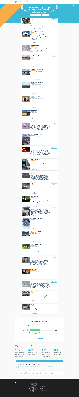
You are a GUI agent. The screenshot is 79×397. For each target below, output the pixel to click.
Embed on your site (40, 338)
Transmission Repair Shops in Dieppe (22, 372)
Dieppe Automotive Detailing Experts (36, 372)
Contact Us (32, 391)
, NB (27, 370)
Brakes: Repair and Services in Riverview (51, 366)
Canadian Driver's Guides (34, 389)
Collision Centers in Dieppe (49, 373)
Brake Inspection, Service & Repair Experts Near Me (22, 367)
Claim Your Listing (33, 387)
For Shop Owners (33, 386)
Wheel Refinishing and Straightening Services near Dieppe (23, 373)
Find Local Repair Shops (34, 384)
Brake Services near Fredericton (36, 366)
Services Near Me (33, 385)
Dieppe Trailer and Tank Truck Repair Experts (52, 372)
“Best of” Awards (33, 388)
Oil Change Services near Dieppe (36, 373)
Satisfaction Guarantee (33, 383)
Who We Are (32, 390)
